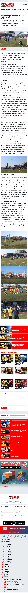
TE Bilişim (17, 532)
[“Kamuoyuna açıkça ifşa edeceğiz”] (7, 357)
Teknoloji (9, 559)
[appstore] (8, 523)
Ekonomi (9, 556)
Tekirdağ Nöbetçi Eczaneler (5, 507)
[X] (8, 502)
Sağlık (8, 557)
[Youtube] (17, 502)
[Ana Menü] (26, 5)
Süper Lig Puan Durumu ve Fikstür (15, 586)
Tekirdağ (9, 554)
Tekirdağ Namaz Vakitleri (8, 511)
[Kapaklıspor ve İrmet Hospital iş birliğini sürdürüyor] (21, 357)
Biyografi (6, 571)
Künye (6, 574)
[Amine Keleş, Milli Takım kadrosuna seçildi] (21, 383)
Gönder (4, 407)
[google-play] (20, 523)
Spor (24, 9)
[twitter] (8, 536)
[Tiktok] (20, 502)
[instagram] (11, 536)
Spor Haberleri (10, 13)
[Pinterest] (10, 502)
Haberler (3, 13)
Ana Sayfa (7, 539)
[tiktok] (22, 536)
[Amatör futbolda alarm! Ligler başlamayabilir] (21, 370)
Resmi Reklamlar (11, 552)
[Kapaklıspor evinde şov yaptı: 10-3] (14, 39)
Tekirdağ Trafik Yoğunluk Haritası (20, 512)
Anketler (6, 572)
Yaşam (8, 561)
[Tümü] (26, 415)
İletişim (6, 576)
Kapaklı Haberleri (5, 9)
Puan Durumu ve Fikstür (7, 515)
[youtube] (15, 536)
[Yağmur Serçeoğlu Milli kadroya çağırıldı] (7, 383)
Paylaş (4, 48)
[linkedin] (25, 536)
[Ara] (24, 5)
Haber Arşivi (18, 518)
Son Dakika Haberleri (6, 518)
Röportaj (6, 569)
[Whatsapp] (22, 502)
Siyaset (9, 551)
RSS (5, 528)
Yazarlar (6, 566)
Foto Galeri (7, 562)
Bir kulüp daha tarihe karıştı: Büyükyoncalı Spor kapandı (7, 376)
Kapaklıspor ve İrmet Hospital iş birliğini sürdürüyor (19, 363)
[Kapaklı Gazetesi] (7, 4)
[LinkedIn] (15, 502)
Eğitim (8, 549)
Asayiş (19, 9)
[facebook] (4, 536)
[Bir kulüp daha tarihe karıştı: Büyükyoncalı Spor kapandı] (7, 370)
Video (6, 564)
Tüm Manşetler (19, 515)
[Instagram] (13, 502)
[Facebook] (6, 502)
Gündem (14, 9)
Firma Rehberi (8, 567)
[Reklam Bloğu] (14, 474)
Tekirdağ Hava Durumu (21, 506)
